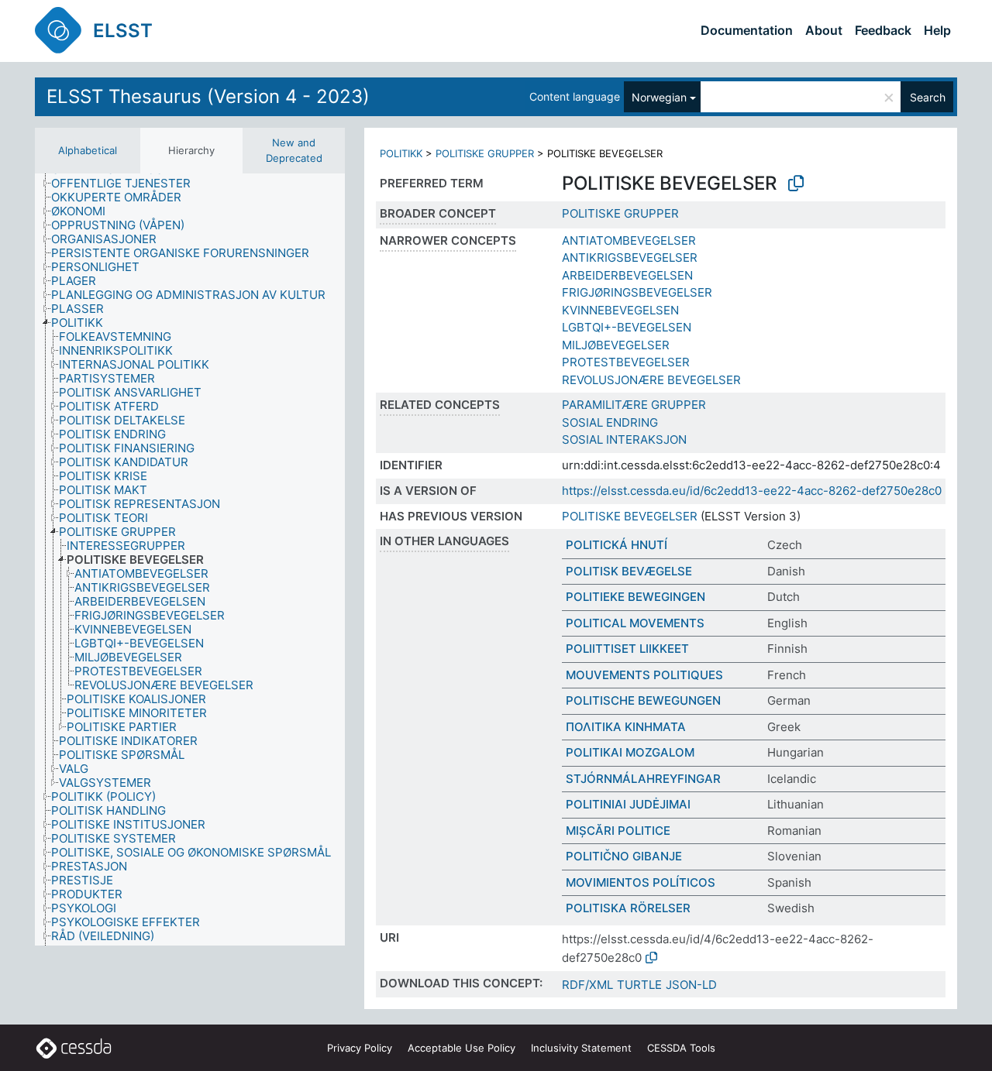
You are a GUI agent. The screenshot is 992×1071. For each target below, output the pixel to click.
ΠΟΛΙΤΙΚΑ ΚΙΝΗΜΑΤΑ (626, 726)
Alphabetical (87, 150)
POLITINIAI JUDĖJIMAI (628, 804)
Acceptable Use (461, 1048)
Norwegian (659, 97)
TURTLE (639, 984)
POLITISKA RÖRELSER (628, 908)
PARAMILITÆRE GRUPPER (634, 404)
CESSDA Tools (681, 1048)
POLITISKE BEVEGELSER (630, 516)
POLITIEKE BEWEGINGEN (635, 596)
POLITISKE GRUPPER (485, 153)
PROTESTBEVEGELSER (626, 362)
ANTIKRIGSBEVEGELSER (630, 257)
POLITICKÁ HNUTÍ (616, 544)
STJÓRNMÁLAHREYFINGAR (643, 778)
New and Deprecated (294, 150)
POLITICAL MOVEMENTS (635, 623)
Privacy (359, 1048)
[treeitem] (127, 184)
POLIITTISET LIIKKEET (627, 648)
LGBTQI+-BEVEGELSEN (626, 327)
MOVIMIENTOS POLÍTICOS (640, 882)
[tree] (190, 559)
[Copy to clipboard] (796, 183)
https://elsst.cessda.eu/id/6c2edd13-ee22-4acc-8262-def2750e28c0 (752, 490)
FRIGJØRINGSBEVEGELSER (637, 292)
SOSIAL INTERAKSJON (624, 439)
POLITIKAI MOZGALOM (630, 752)
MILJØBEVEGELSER (616, 345)
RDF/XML (587, 984)
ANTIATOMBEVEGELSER (629, 240)
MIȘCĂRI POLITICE (618, 830)
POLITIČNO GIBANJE (624, 856)
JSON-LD (691, 984)
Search (928, 97)
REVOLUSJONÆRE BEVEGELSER (651, 379)
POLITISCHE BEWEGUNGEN (643, 700)
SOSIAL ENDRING (610, 422)
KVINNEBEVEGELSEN (620, 310)
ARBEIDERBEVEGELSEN (627, 275)
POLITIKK (401, 153)
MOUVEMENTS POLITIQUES (644, 675)
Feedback (883, 30)
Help (937, 30)
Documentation (747, 30)
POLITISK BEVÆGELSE (629, 571)
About (823, 30)
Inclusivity (581, 1048)
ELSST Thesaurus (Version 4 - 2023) (208, 96)
